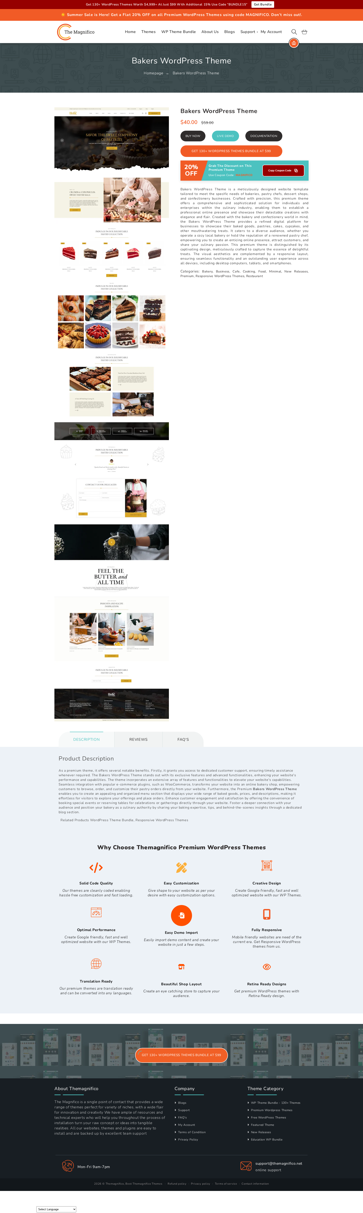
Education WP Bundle (266, 1140)
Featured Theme (262, 1125)
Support (183, 1110)
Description (86, 739)
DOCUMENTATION (263, 136)
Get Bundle (263, 4)
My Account (186, 1125)
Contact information (255, 1184)
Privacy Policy (187, 1140)
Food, (262, 271)
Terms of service (226, 1184)
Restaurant (254, 276)
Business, (223, 271)
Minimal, (275, 271)
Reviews (138, 739)
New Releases (260, 1132)
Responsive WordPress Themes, (220, 276)
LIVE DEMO (225, 136)
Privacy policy (200, 1184)
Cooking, (249, 271)
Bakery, (207, 271)
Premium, (187, 276)
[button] (294, 32)
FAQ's (182, 1118)
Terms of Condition (191, 1132)
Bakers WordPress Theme (196, 73)
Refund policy (177, 1184)
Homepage (153, 73)
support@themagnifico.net (278, 1163)
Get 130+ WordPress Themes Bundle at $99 (231, 151)
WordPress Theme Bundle (112, 820)
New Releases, (296, 271)
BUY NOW (193, 136)
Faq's (183, 739)
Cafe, (236, 271)
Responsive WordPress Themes (161, 820)
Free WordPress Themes (268, 1118)
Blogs (182, 1103)
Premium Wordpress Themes (271, 1110)
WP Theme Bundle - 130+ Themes (275, 1103)
